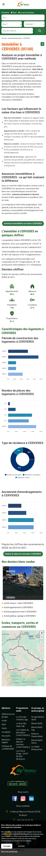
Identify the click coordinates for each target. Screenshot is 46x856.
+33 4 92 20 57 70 (25, 820)
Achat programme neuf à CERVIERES (20, 611)
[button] (13, 475)
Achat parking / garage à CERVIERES (20, 616)
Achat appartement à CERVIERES (18, 607)
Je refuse (21, 846)
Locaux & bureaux (27, 13)
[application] (22, 363)
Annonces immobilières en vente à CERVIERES (23, 223)
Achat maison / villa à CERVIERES (18, 603)
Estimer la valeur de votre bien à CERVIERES (23, 554)
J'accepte (6, 846)
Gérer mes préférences (9, 851)
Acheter (6, 13)
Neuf (14, 13)
